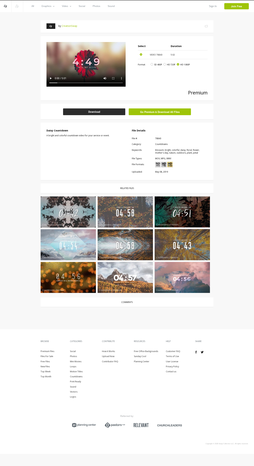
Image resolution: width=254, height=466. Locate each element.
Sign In (213, 6)
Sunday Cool (140, 356)
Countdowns (76, 376)
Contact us (171, 371)
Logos (73, 396)
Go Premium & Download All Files (160, 112)
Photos (96, 6)
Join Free (236, 6)
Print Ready (75, 381)
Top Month (46, 376)
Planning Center (141, 361)
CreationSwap (69, 25)
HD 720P (171, 64)
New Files (45, 366)
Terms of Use (172, 356)
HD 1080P (185, 64)
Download (94, 111)
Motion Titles (76, 371)
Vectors (73, 391)
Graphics (46, 6)
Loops (73, 366)
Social (82, 6)
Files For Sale (47, 356)
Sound (111, 6)
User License (172, 361)
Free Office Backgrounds (146, 351)
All (32, 6)
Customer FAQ (173, 351)
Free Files (45, 361)
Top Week (45, 371)
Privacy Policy (172, 366)
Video (65, 6)
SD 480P (158, 64)
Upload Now (108, 356)
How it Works (108, 351)
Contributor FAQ (110, 361)
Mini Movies (75, 361)
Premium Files (47, 351)
